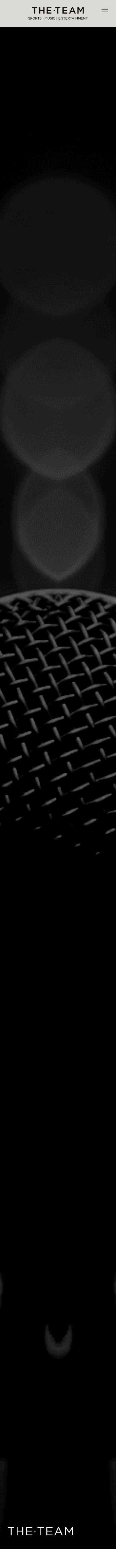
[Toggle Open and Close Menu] (104, 11)
